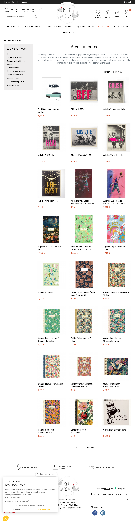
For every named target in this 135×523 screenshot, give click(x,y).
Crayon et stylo (13, 67)
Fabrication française (33, 26)
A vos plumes (104, 26)
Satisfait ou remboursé (104, 467)
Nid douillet (13, 26)
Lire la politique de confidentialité (17, 501)
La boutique (22, 2)
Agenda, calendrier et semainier (16, 62)
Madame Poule (54, 26)
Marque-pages (13, 85)
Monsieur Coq (72, 26)
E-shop (7, 2)
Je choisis (16, 510)
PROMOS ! (67, 32)
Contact (127, 2)
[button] (5, 518)
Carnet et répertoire (15, 75)
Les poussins (88, 26)
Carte (9, 54)
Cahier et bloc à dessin (16, 71)
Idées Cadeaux (121, 26)
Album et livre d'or (14, 58)
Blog (13, 2)
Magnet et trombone (15, 78)
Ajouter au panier (44, 76)
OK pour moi (44, 510)
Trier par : (106, 72)
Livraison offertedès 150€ (66, 467)
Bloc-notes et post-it (15, 82)
